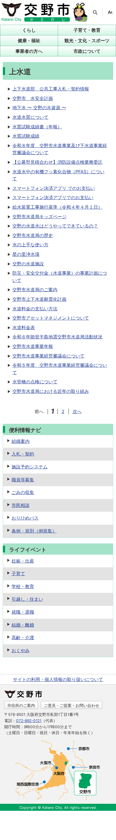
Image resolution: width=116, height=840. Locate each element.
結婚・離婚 (23, 625)
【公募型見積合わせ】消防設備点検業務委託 (57, 162)
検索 (95, 12)
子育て (18, 573)
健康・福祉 (29, 40)
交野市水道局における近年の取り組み (50, 391)
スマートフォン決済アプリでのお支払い (52, 197)
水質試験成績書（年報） (37, 126)
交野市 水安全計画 (32, 98)
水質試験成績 (25, 136)
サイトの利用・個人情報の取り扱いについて (58, 679)
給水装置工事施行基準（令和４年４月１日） (57, 207)
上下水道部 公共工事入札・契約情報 (50, 89)
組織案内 (21, 441)
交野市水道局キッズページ (39, 216)
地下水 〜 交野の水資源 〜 (39, 107)
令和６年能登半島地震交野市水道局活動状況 (57, 337)
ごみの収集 (23, 492)
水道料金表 (23, 327)
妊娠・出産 (23, 561)
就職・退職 (23, 612)
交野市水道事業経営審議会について (48, 356)
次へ (77, 411)
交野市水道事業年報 (32, 346)
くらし (29, 30)
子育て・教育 (87, 30)
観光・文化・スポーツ (87, 40)
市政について (87, 51)
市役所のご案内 (21, 705)
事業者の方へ (29, 51)
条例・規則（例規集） (34, 531)
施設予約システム (30, 467)
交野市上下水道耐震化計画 (39, 299)
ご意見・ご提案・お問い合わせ (71, 705)
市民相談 (21, 505)
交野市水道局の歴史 (32, 235)
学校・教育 (23, 586)
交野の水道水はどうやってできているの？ (55, 226)
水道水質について (30, 117)
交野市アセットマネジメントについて (50, 318)
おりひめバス (25, 518)
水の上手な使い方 (30, 244)
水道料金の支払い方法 (34, 308)
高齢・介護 (23, 637)
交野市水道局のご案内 (34, 289)
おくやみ (21, 650)
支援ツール (110, 12)
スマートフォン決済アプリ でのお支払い (53, 188)
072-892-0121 (28, 720)
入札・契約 (23, 454)
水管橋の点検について (34, 381)
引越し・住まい (27, 599)
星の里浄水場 (25, 254)
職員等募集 (23, 479)
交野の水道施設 (28, 264)
